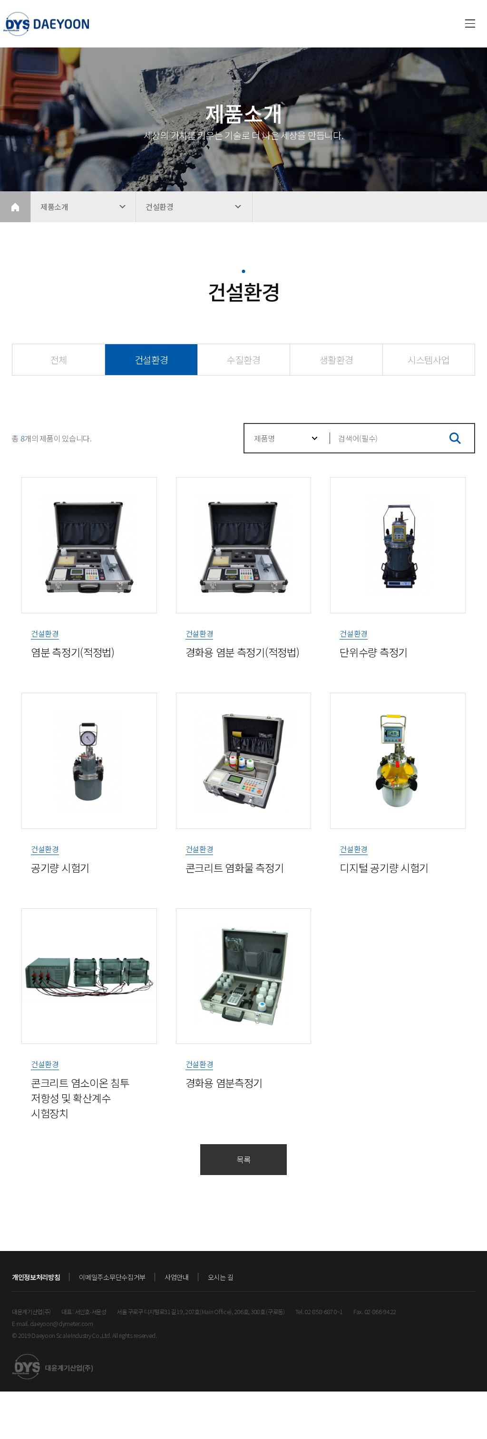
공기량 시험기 (60, 867)
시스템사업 (428, 360)
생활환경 (336, 360)
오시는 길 (221, 1277)
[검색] (455, 438)
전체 (58, 360)
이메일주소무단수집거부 (112, 1277)
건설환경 (151, 360)
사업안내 (177, 1277)
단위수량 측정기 (374, 651)
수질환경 (244, 360)
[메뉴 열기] (470, 24)
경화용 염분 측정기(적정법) (242, 651)
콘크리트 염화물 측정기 (234, 867)
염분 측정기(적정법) (73, 651)
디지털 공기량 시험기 (384, 867)
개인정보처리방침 (36, 1277)
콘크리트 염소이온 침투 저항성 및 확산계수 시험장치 (80, 1097)
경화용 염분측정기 (224, 1082)
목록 (243, 1159)
